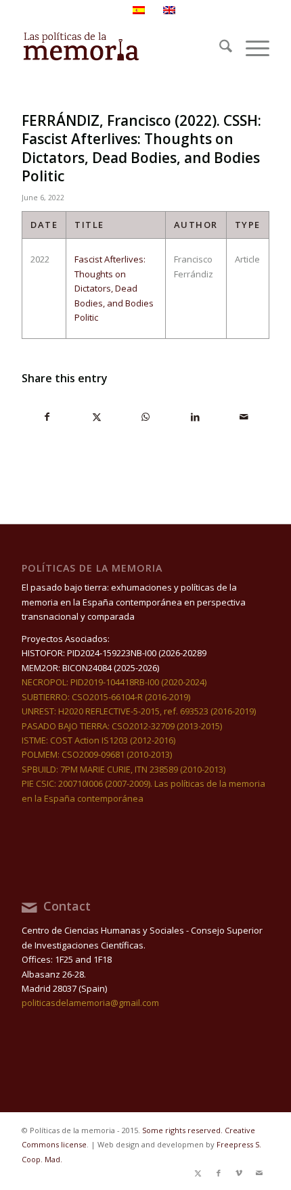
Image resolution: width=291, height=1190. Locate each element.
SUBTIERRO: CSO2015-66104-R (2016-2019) (106, 697)
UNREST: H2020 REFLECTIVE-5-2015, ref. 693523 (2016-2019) (139, 711)
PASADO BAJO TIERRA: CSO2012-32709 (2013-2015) (122, 726)
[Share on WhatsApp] (146, 416)
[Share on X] (96, 416)
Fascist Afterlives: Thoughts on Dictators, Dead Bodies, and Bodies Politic (114, 288)
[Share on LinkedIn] (195, 416)
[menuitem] (219, 48)
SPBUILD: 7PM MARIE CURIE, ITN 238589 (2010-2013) (123, 769)
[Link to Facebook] (218, 1173)
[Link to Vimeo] (239, 1173)
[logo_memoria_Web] (120, 48)
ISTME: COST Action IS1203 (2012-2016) (98, 740)
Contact (67, 906)
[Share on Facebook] (47, 416)
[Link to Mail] (259, 1173)
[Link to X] (198, 1173)
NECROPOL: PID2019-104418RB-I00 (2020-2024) (114, 682)
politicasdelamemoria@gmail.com (90, 1003)
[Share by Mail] (244, 416)
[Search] (219, 48)
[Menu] (250, 48)
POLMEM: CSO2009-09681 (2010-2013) (97, 754)
